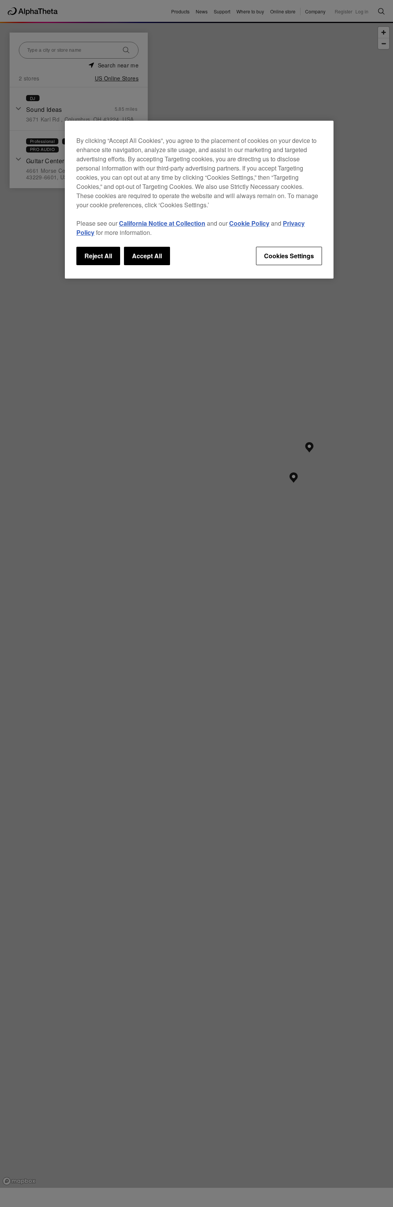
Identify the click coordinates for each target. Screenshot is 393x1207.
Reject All (98, 255)
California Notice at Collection (162, 223)
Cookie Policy (249, 223)
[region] (199, 200)
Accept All (147, 255)
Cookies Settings (289, 255)
